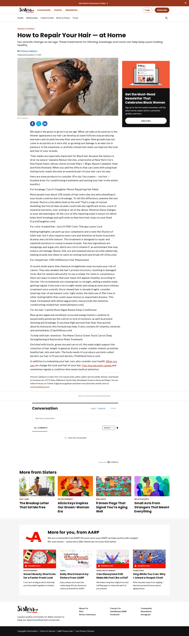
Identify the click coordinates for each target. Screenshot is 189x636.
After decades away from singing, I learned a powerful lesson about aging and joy (148, 585)
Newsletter (72, 10)
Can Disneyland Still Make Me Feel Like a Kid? (112, 575)
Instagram (146, 614)
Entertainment (30, 571)
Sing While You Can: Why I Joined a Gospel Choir (149, 575)
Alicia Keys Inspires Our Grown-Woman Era (73, 507)
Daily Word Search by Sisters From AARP (74, 575)
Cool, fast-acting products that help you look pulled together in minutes (39, 584)
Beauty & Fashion (26, 28)
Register (102, 408)
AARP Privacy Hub (65, 631)
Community (44, 10)
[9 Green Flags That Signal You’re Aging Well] (113, 486)
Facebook (32, 123)
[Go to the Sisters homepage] (23, 10)
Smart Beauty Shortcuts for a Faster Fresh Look (39, 575)
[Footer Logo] (43, 609)
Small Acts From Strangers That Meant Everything (151, 507)
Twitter (38, 123)
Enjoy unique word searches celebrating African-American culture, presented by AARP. (73, 585)
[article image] (146, 87)
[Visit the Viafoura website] (112, 462)
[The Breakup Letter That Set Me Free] (37, 486)
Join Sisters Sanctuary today (92, 3)
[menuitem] (20, 19)
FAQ (81, 611)
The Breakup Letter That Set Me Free (34, 505)
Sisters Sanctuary (87, 614)
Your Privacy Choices (84, 631)
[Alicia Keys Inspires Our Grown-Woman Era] (75, 486)
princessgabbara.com (39, 386)
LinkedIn (44, 123)
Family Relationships (105, 571)
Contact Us (115, 608)
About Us (83, 608)
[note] (67, 118)
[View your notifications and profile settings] (117, 428)
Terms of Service (47, 631)
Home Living (138, 571)
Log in (93, 408)
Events (58, 10)
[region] (75, 436)
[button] (166, 18)
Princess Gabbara (28, 51)
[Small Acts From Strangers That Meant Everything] (152, 486)
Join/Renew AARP (118, 611)
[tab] (40, 428)
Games (63, 571)
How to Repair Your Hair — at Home (71, 35)
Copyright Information (27, 631)
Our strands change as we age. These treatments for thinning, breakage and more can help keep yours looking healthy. (90, 43)
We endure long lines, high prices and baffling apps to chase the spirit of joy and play (112, 585)
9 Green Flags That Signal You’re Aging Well (112, 507)
